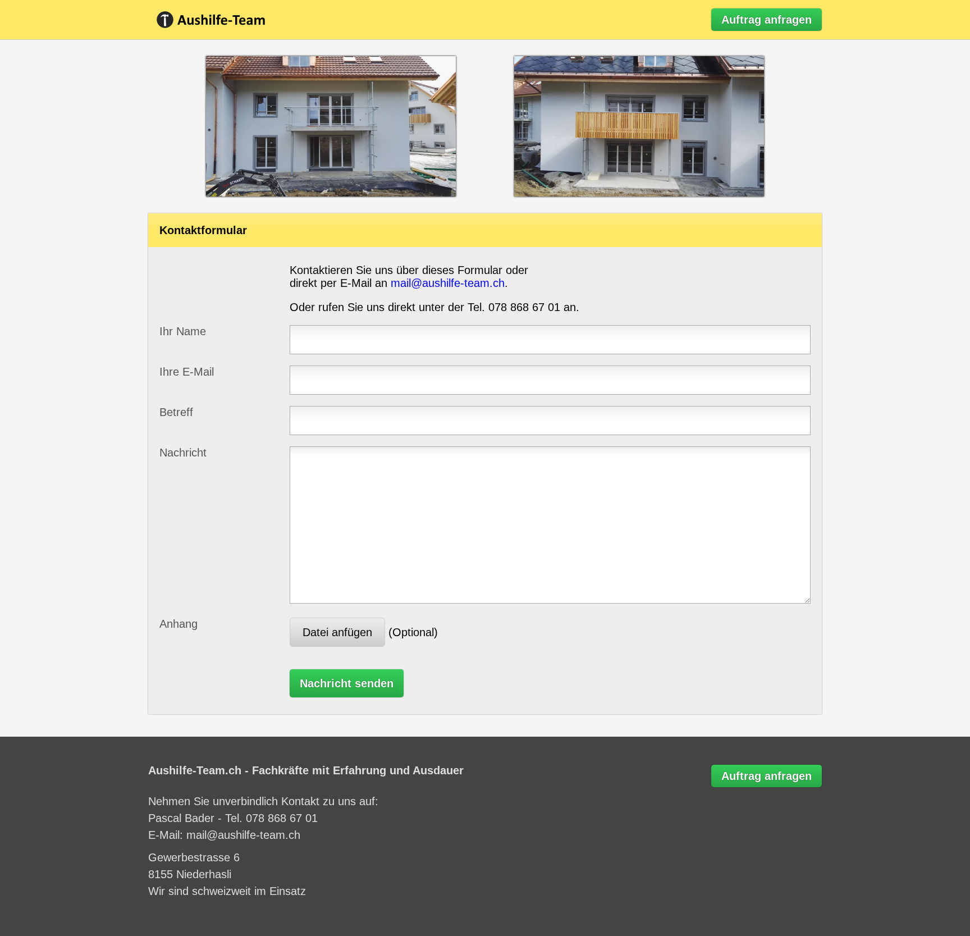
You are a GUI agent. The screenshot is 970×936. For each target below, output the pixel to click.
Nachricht (183, 452)
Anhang (178, 624)
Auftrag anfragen (766, 19)
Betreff (176, 412)
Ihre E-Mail (186, 372)
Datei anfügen (337, 632)
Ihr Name (182, 331)
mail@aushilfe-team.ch (448, 283)
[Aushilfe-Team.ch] (218, 19)
